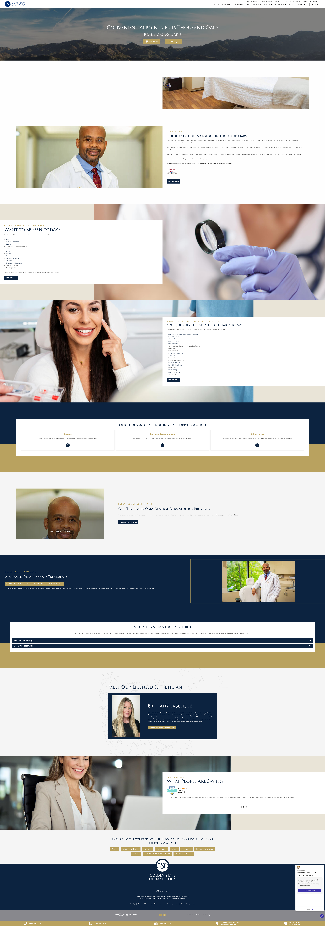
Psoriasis (8, 253)
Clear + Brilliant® (173, 341)
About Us (267, 4)
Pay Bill (291, 4)
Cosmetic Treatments (24, 646)
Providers (238, 4)
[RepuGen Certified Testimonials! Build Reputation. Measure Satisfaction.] (179, 790)
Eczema (8, 244)
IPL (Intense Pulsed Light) (175, 353)
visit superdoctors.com (171, 174)
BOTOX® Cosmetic (174, 336)
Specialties (226, 4)
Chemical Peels (173, 339)
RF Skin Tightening (174, 372)
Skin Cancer (9, 261)
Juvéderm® (171, 355)
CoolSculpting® (173, 343)
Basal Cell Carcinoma (12, 242)
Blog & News (279, 4)
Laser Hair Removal (174, 362)
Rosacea (8, 256)
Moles (8, 251)
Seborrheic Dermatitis (12, 258)
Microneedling (172, 370)
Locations (215, 4)
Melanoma (9, 249)
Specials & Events (253, 4)
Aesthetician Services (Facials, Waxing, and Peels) (183, 334)
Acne (7, 239)
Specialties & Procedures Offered (162, 626)
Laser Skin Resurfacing (175, 365)
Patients (301, 4)
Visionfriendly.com (122, 916)
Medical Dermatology (24, 640)
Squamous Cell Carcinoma (14, 263)
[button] (162, 923)
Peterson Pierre (171, 169)
